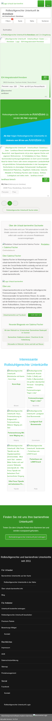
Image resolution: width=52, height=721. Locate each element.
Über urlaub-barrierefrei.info (12, 589)
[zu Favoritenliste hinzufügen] (3, 40)
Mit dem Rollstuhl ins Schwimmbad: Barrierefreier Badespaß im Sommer (25, 331)
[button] (4, 203)
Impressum (5, 648)
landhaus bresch (8, 179)
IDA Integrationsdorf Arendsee (14, 77)
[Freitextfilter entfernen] (41, 3)
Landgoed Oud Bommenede (36, 423)
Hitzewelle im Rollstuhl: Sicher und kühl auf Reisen (25, 344)
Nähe (32, 21)
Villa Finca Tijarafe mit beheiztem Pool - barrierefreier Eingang (16, 483)
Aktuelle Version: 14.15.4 (9, 719)
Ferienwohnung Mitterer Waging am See (16, 435)
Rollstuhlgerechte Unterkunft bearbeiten (16, 615)
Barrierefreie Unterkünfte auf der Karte (16, 576)
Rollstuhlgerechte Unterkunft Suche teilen (22, 210)
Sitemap (4, 667)
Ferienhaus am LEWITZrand (36, 460)
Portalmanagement (8, 673)
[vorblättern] (44, 56)
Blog (3, 595)
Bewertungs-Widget (8, 628)
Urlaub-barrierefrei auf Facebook (14, 315)
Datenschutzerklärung (9, 660)
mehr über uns (35, 315)
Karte (20, 21)
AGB (3, 654)
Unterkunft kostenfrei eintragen (13, 609)
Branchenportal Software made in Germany (16, 716)
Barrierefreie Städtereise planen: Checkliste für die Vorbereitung (25, 338)
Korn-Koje (16, 384)
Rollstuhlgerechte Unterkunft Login (17, 705)
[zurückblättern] (6, 56)
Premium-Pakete (7, 621)
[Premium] (47, 361)
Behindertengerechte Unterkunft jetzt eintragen (26, 537)
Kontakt (7, 634)
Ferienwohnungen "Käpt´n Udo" (35, 399)
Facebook (5, 687)
